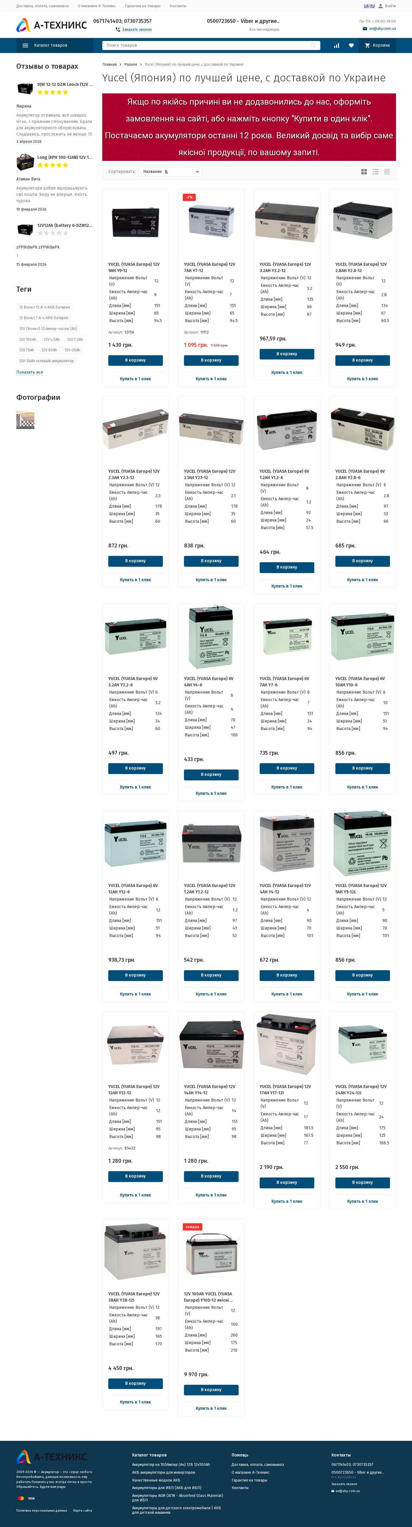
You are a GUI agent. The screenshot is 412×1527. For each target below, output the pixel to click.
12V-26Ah (72, 350)
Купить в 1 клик (135, 378)
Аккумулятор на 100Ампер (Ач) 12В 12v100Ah (171, 1464)
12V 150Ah (27, 339)
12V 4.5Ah (52, 339)
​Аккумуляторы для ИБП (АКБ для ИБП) (166, 1487)
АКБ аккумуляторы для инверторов (163, 1472)
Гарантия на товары (142, 6)
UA (366, 6)
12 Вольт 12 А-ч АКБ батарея (44, 307)
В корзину (135, 360)
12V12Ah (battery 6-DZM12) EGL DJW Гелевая (81, 225)
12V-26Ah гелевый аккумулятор (46, 361)
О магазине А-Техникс (97, 6)
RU (372, 6)
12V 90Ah (49, 350)
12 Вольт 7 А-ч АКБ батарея (43, 317)
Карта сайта (82, 1511)
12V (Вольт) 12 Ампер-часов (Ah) (48, 328)
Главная (109, 64)
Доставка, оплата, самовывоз (42, 6)
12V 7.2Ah (75, 339)
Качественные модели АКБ (156, 1480)
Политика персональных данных (41, 1511)
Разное (130, 64)
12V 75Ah (26, 350)
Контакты (178, 6)
